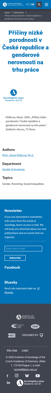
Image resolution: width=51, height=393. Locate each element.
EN (32, 4)
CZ (27, 4)
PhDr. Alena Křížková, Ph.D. (18, 155)
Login (25, 350)
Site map (12, 350)
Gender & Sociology (13, 169)
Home (7, 12)
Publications (18, 12)
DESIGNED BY (30, 335)
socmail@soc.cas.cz (25, 369)
